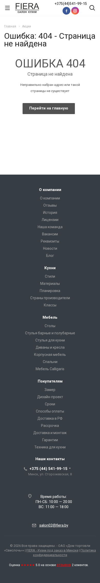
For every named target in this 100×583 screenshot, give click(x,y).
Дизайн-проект (50, 397)
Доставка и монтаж (50, 433)
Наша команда (50, 227)
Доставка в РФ (50, 418)
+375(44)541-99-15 (71, 4)
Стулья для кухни (50, 340)
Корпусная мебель (50, 355)
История (50, 212)
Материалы (50, 284)
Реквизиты (50, 241)
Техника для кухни (50, 447)
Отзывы (50, 205)
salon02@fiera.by (53, 525)
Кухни (50, 268)
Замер (50, 390)
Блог (50, 256)
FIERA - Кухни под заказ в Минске (52, 550)
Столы (50, 326)
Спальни (50, 362)
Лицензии (50, 220)
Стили (50, 276)
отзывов (64, 565)
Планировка (50, 291)
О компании (50, 189)
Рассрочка (50, 426)
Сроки (50, 404)
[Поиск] (92, 8)
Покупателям (50, 381)
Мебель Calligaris (50, 369)
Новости (50, 248)
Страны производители (50, 298)
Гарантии (50, 440)
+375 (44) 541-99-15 (48, 468)
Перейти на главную (48, 108)
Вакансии (50, 234)
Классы (50, 305)
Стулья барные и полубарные (50, 333)
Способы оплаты (50, 411)
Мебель (50, 317)
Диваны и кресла (50, 347)
